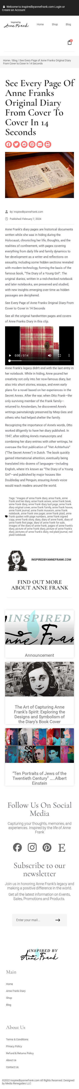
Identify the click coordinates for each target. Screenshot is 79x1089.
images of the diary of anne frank (28, 525)
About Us (11, 1060)
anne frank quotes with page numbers (40, 515)
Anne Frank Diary (16, 990)
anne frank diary (18, 504)
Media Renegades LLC (18, 1083)
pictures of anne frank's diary (31, 531)
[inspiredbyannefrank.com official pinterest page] (47, 851)
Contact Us (12, 1067)
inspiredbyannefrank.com (25, 1080)
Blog (68, 24)
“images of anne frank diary (31, 498)
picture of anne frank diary (30, 528)
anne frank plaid (55, 513)
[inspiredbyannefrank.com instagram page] (32, 851)
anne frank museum (42, 510)
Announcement (39, 655)
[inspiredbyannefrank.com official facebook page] (17, 851)
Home (40, 24)
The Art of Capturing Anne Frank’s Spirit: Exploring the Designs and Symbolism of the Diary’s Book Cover (39, 714)
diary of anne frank (52, 519)
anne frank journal (19, 510)
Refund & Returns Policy (20, 1053)
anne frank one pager (33, 513)
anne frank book (61, 501)
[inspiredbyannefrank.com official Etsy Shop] (62, 851)
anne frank (54, 498)
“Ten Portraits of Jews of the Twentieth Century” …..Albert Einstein (40, 778)
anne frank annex (41, 501)
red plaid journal (58, 531)
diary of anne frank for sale (49, 522)
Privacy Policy (14, 1046)
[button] (8, 144)
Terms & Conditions (17, 1039)
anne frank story (24, 519)
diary (37, 519)
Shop (55, 24)
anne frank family (41, 507)
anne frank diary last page (43, 504)
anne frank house (62, 507)
